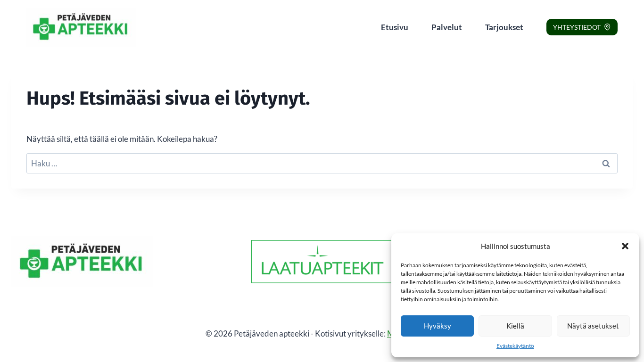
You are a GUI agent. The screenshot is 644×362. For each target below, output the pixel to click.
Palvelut (446, 27)
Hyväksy (437, 325)
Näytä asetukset (593, 325)
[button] (625, 246)
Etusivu (394, 27)
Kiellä (515, 325)
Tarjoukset (504, 27)
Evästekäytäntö (515, 345)
